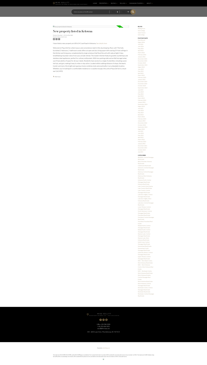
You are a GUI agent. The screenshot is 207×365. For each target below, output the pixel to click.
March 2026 (141, 52)
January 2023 (141, 121)
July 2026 (140, 44)
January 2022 (141, 143)
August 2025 (141, 67)
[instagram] (103, 320)
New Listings (141, 30)
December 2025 (142, 59)
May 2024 (141, 94)
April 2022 (141, 137)
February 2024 (142, 100)
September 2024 (142, 88)
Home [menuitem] (95, 3)
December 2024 (142, 81)
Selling (122, 3)
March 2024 (141, 98)
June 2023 (141, 110)
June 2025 (141, 69)
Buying (113, 3)
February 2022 (142, 141)
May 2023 (141, 112)
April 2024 (141, 96)
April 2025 (141, 73)
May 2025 (141, 71)
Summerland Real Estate (144, 246)
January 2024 (141, 102)
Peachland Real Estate (144, 215)
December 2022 (142, 123)
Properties (103, 3)
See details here (101, 43)
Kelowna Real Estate (62, 37)
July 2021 (140, 152)
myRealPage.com (106, 348)
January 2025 (141, 79)
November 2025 (142, 61)
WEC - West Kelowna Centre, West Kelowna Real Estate (145, 267)
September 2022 (142, 127)
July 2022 (140, 131)
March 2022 (141, 139)
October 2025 (142, 63)
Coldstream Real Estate (144, 165)
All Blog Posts (141, 28)
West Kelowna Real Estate (145, 281)
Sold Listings (141, 34)
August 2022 (141, 129)
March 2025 (141, 75)
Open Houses (142, 32)
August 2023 (141, 106)
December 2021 (142, 145)
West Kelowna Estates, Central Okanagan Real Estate (144, 277)
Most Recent (141, 40)
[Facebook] (100, 320)
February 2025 (142, 77)
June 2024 (141, 92)
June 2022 (141, 133)
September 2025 (142, 65)
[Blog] (106, 320)
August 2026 (141, 42)
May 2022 (141, 135)
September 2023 (142, 104)
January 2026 (141, 56)
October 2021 (142, 150)
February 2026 (142, 54)
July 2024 (140, 90)
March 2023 (141, 116)
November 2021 (142, 147)
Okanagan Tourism (136, 3)
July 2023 (140, 108)
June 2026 (141, 46)
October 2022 (142, 125)
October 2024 (142, 85)
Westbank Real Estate (144, 292)
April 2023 (141, 114)
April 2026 (141, 50)
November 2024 (142, 83)
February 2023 (142, 119)
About (149, 3)
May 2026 (141, 48)
